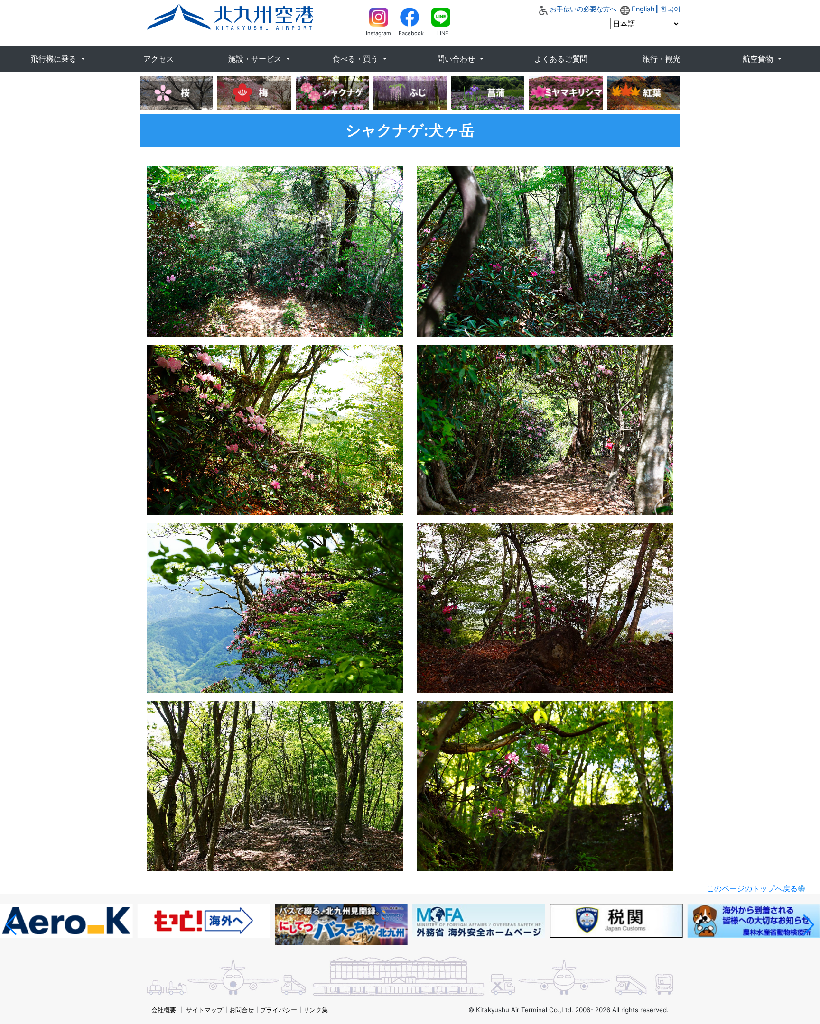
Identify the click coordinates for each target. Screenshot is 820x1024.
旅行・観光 (661, 59)
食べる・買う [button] (357, 59)
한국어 (670, 9)
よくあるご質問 (560, 59)
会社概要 (163, 1010)
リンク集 (315, 1010)
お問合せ (241, 1010)
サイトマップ (204, 1010)
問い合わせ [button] (457, 59)
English (643, 9)
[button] (11, 924)
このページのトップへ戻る (752, 888)
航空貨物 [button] (759, 59)
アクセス (158, 59)
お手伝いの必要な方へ (583, 9)
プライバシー (278, 1010)
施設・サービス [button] (256, 59)
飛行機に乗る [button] (55, 59)
